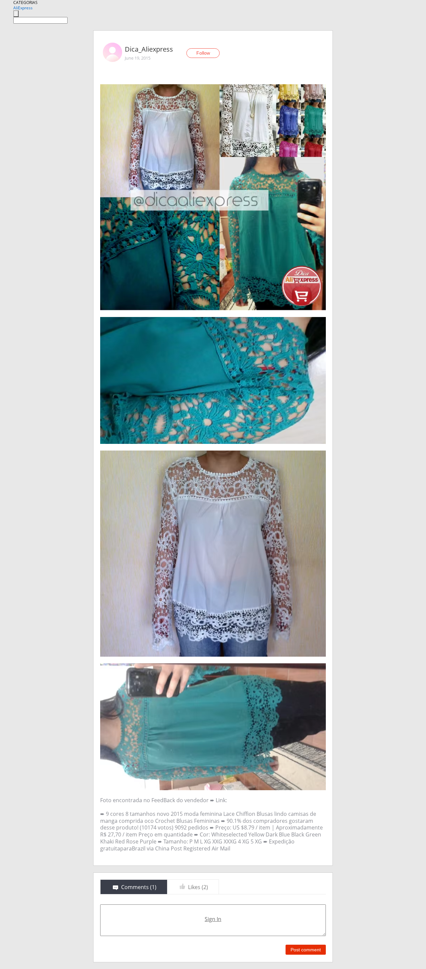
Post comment (306, 949)
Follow (203, 53)
